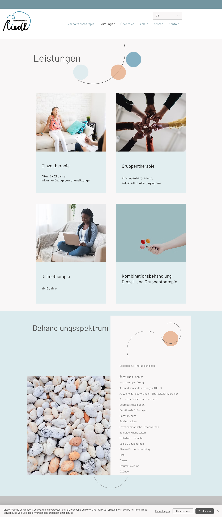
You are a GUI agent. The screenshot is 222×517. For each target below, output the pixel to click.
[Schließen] (218, 511)
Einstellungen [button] (162, 511)
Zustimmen (204, 511)
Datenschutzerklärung (61, 512)
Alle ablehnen (183, 511)
